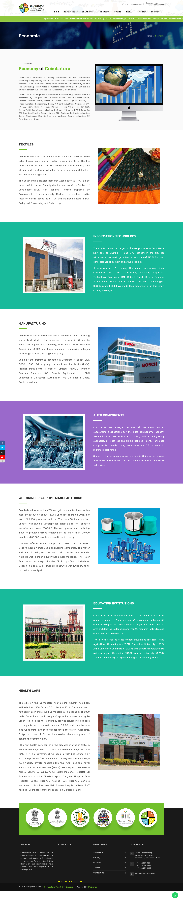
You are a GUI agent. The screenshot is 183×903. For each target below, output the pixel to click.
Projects (104, 12)
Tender (142, 12)
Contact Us (98, 873)
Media (129, 12)
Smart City (87, 12)
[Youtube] (2, 457)
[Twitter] (2, 447)
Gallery (96, 858)
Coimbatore (69, 12)
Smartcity (98, 853)
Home (56, 12)
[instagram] (2, 452)
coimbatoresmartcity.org (145, 873)
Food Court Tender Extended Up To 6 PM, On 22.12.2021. (72, 871)
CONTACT (155, 12)
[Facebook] (2, 443)
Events (117, 12)
